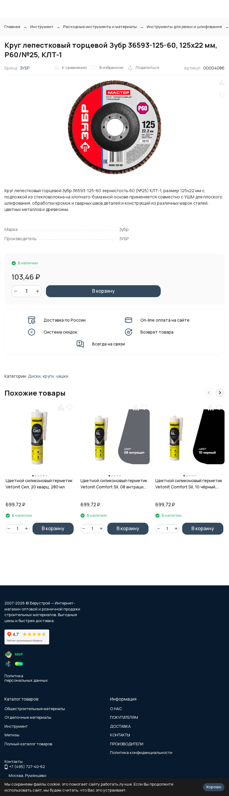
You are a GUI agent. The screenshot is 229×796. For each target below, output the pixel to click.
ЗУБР (25, 68)
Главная (12, 26)
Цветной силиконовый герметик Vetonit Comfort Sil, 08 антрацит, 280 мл (114, 484)
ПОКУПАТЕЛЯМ (124, 717)
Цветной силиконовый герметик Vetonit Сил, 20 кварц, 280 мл (39, 484)
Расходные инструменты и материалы (100, 26)
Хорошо (214, 786)
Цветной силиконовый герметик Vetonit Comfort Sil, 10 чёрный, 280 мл (188, 484)
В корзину (103, 291)
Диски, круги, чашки (48, 376)
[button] (208, 392)
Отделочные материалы (27, 717)
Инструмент (41, 26)
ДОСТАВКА (120, 726)
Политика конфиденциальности (141, 752)
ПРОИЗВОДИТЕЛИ (126, 743)
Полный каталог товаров (28, 743)
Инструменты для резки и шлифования (184, 26)
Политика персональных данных (26, 678)
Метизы (11, 735)
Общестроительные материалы (34, 708)
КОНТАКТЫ (120, 735)
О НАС (116, 708)
